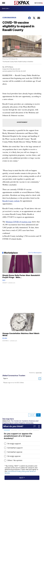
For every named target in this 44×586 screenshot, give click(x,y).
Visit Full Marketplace (35, 252)
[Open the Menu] (3, 3)
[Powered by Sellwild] (39, 372)
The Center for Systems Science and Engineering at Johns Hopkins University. (20, 422)
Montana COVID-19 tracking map (18, 221)
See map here (8, 419)
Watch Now (38, 3)
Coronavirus (9, 18)
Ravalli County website (11, 201)
